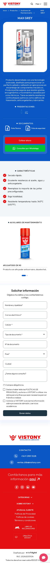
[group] (25, 248)
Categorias (23, 497)
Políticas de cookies (25, 517)
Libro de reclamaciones (28, 528)
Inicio (5, 10)
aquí (32, 479)
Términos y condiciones (25, 520)
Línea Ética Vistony (27, 537)
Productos (14, 10)
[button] (24, 275)
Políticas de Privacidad (25, 513)
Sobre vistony (24, 504)
